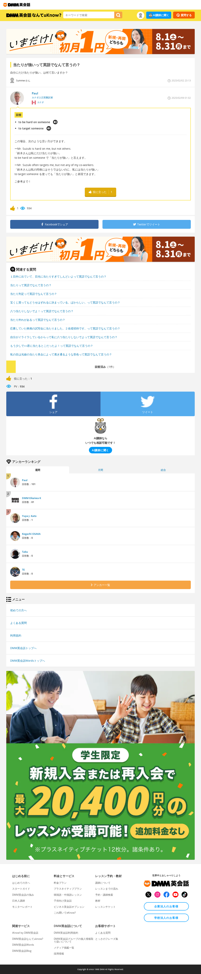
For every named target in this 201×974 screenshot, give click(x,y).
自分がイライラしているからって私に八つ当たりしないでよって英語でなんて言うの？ (63, 337)
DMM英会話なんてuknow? (27, 939)
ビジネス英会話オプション (69, 907)
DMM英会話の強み (23, 895)
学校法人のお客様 (166, 918)
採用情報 (59, 953)
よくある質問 (18, 623)
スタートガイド (21, 888)
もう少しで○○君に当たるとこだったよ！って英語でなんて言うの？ (51, 346)
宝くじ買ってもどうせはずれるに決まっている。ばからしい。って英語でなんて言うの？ (65, 302)
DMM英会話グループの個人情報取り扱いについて (73, 940)
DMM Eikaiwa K (31, 498)
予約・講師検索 (104, 895)
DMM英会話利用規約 (66, 932)
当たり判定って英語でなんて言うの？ (33, 294)
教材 (97, 900)
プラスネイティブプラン (68, 888)
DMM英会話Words (23, 944)
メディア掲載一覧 (64, 947)
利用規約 (15, 635)
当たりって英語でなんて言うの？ (30, 285)
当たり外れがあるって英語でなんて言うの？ (37, 320)
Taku (25, 551)
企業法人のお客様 (166, 906)
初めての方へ (18, 610)
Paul (24, 480)
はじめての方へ (21, 883)
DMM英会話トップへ (23, 648)
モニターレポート (22, 907)
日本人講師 (18, 900)
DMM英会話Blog (21, 951)
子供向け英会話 (63, 900)
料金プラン (60, 883)
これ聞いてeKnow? (65, 912)
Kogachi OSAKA (31, 534)
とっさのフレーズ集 (106, 939)
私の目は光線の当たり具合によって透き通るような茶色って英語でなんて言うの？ (61, 354)
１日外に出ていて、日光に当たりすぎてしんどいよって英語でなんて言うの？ (58, 276)
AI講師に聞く (161, 15)
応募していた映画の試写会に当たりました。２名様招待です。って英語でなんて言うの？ (65, 328)
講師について (103, 883)
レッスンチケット (105, 907)
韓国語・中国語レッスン (68, 895)
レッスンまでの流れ (106, 888)
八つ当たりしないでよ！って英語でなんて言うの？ (41, 311)
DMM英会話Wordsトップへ (27, 660)
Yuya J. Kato (29, 516)
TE (23, 569)
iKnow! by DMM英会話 (25, 932)
